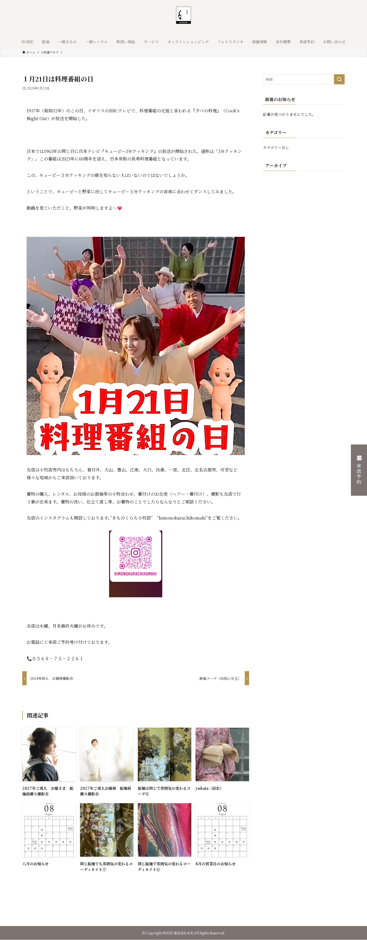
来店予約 (358, 474)
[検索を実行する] (339, 79)
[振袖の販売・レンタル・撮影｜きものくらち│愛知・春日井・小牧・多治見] (183, 18)
